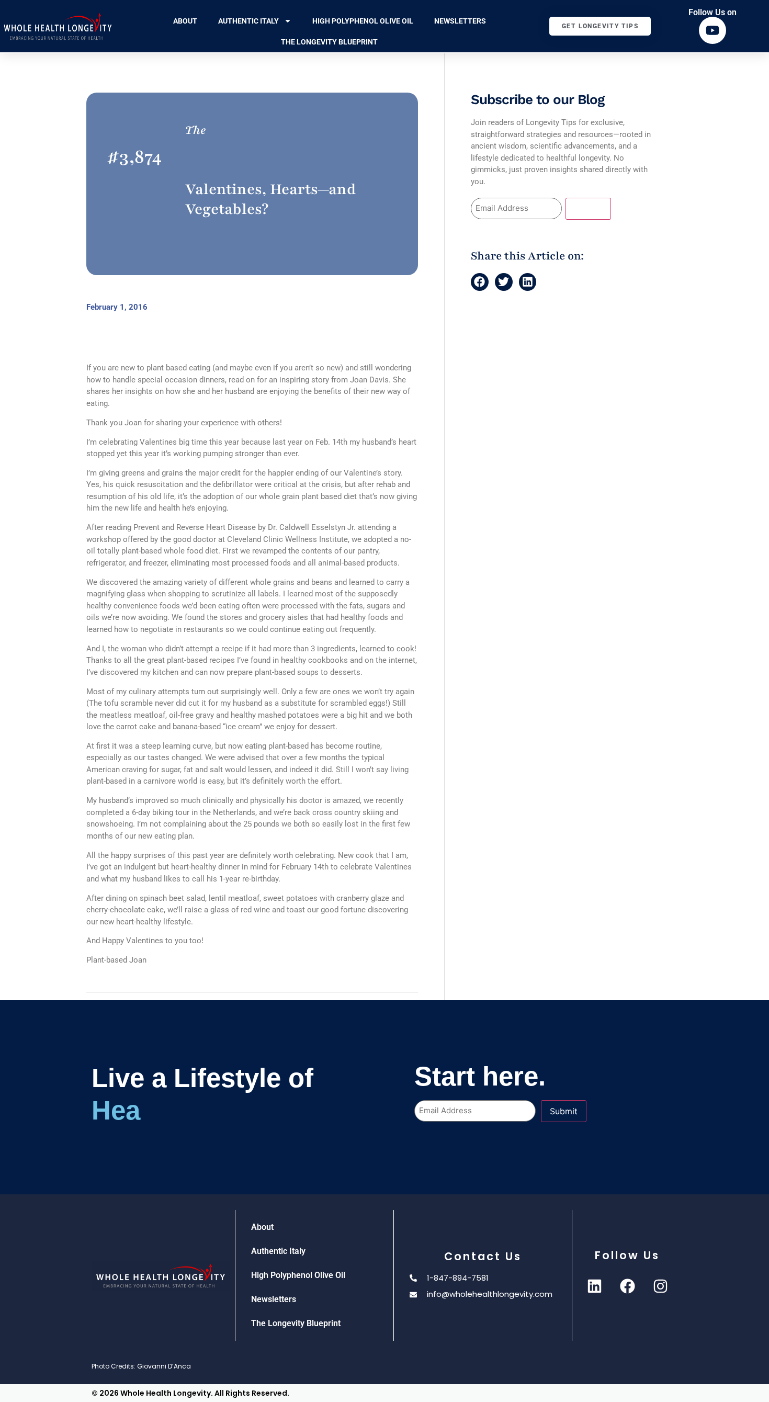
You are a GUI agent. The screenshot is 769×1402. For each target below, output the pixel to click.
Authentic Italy (248, 21)
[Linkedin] (594, 1286)
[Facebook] (627, 1286)
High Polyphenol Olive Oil (362, 21)
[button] (480, 282)
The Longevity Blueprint (329, 42)
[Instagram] (660, 1286)
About (185, 21)
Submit (588, 208)
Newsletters (460, 21)
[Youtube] (712, 30)
